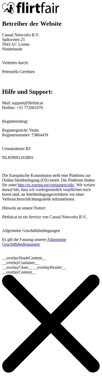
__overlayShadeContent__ (24, 258)
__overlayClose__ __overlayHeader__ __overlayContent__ (34, 269)
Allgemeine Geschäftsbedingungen (34, 241)
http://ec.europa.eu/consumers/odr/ (46, 185)
